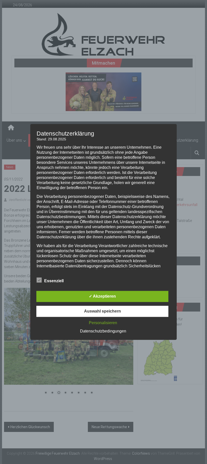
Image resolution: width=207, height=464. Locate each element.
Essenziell (54, 281)
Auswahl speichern (102, 311)
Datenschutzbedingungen (103, 331)
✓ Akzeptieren (102, 296)
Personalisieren (103, 323)
